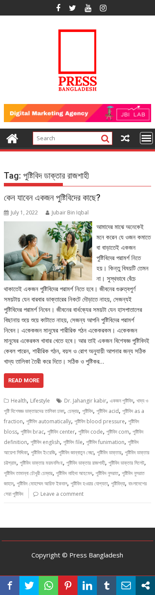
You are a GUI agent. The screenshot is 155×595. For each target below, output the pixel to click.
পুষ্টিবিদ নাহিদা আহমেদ (74, 473)
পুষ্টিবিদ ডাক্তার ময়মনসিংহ (41, 462)
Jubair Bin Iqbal (70, 212)
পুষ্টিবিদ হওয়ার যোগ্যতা (89, 483)
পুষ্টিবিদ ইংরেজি (43, 452)
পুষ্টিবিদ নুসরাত (107, 473)
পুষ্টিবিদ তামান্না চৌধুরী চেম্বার (28, 473)
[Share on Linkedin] (87, 585)
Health (19, 400)
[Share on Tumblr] (106, 585)
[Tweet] (29, 585)
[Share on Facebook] (9, 585)
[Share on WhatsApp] (48, 585)
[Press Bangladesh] (12, 137)
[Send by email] (126, 585)
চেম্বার (73, 411)
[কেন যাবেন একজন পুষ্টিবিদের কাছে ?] (48, 226)
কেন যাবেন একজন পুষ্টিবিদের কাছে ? (52, 197)
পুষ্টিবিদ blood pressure (99, 421)
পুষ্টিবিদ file (73, 442)
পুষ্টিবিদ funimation (105, 442)
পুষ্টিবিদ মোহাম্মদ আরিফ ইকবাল (42, 483)
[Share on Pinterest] (68, 585)
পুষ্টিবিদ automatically (48, 421)
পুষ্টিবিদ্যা (118, 483)
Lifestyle (40, 400)
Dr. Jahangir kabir (85, 400)
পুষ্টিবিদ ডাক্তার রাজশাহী (85, 462)
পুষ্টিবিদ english (45, 442)
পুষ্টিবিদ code (90, 431)
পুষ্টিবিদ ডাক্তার (109, 452)
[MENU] (146, 138)
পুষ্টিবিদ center (61, 431)
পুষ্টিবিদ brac (32, 431)
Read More (23, 380)
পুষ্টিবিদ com (117, 431)
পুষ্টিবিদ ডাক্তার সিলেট (126, 462)
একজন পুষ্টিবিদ (121, 400)
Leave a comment (62, 493)
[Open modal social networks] (145, 585)
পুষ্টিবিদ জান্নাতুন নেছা (76, 452)
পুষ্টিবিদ (87, 411)
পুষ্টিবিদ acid (107, 411)
